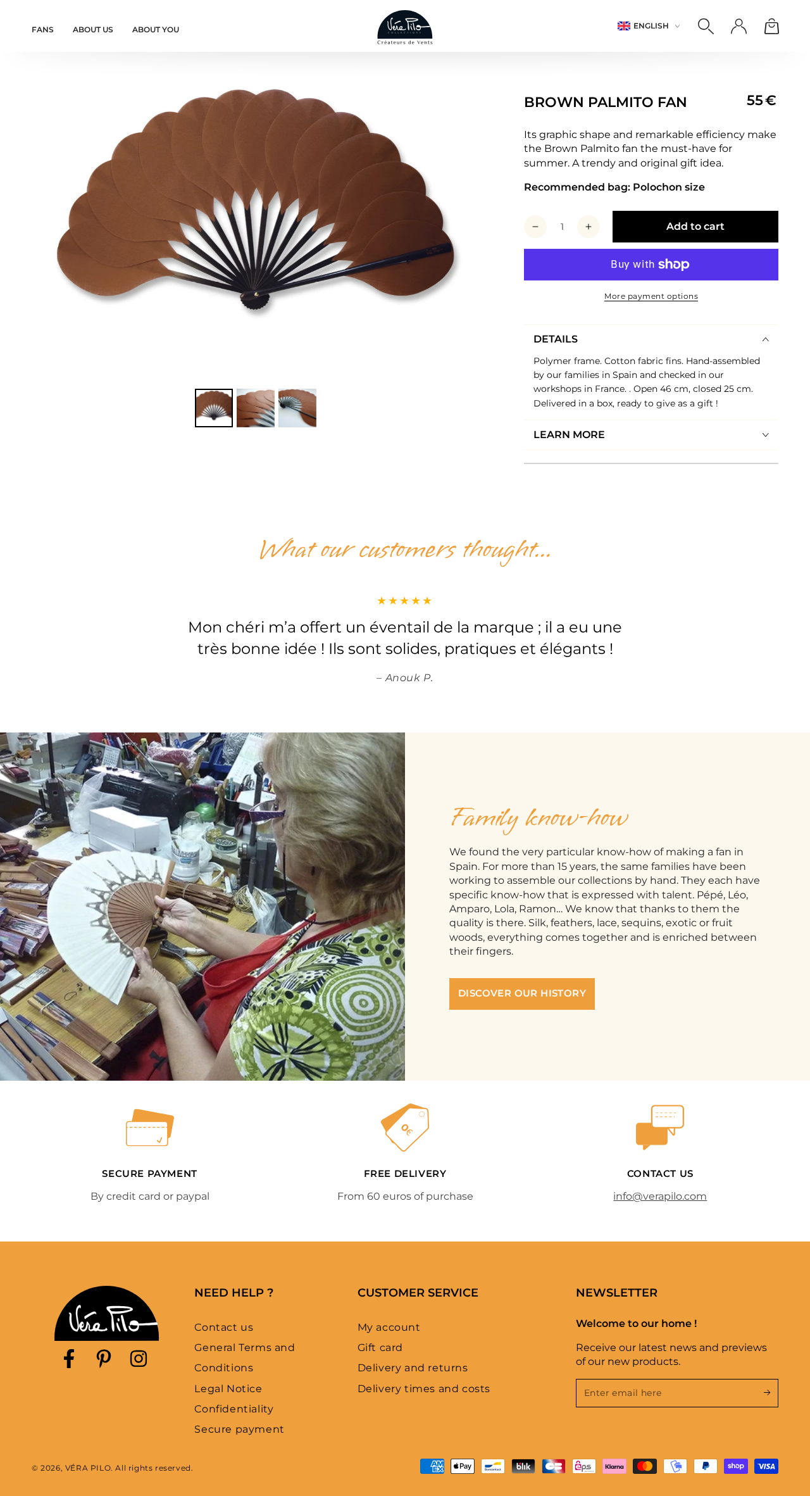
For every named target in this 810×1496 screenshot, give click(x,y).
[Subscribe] (771, 1393)
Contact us (223, 1327)
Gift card (380, 1348)
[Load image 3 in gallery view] (297, 408)
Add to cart (695, 226)
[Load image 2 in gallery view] (256, 408)
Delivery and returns (413, 1368)
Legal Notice (228, 1389)
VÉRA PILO (88, 1468)
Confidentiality (233, 1409)
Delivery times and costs (424, 1389)
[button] (705, 26)
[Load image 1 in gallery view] (214, 408)
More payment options (651, 296)
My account (389, 1327)
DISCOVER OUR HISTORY (522, 993)
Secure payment (239, 1429)
